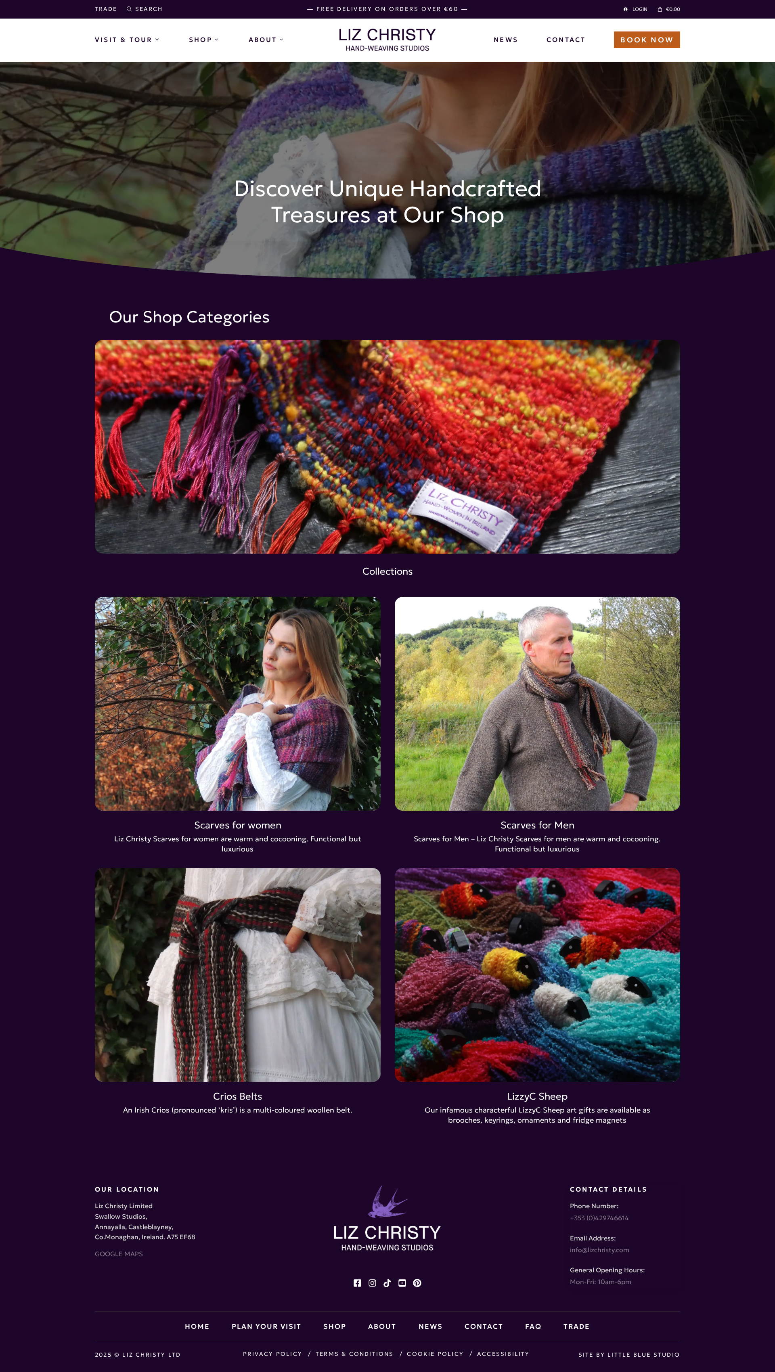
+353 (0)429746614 (599, 1218)
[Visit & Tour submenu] (163, 39)
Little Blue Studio (643, 1354)
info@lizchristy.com (599, 1250)
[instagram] (372, 1283)
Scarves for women (237, 825)
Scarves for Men (537, 825)
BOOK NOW (647, 39)
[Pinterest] (417, 1283)
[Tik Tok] (387, 1283)
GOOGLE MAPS (119, 1254)
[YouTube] (402, 1283)
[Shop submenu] (223, 39)
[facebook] (357, 1283)
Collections (387, 571)
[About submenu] (287, 39)
